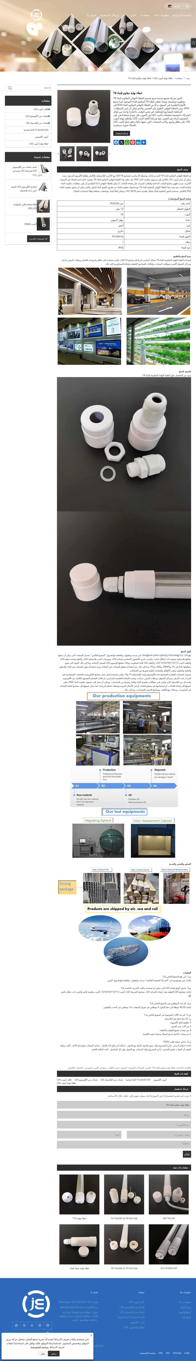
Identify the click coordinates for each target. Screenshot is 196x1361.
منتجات (179, 78)
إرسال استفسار (122, 133)
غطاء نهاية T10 (79, 1218)
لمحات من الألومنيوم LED (36, 116)
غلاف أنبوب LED (41, 109)
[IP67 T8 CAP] (168, 1193)
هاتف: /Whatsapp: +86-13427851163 (78, 1301)
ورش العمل (185, 1307)
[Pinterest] (24, 1325)
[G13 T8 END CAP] (168, 1243)
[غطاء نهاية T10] (79, 1193)
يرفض (54, 1353)
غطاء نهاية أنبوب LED (163, 78)
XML (161, 1352)
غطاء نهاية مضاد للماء (79, 1268)
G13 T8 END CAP (168, 1268)
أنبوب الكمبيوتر (41, 136)
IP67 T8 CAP (169, 1218)
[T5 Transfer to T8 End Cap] (124, 1193)
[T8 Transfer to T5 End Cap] (124, 1243)
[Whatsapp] (16, 1325)
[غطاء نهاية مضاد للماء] (79, 1243)
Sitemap (177, 1352)
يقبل (43, 1353)
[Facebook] (48, 1325)
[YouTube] (32, 1325)
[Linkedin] (40, 1325)
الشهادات (186, 1317)
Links (187, 1352)
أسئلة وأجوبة (185, 1312)
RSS (168, 1352)
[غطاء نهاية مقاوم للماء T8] (67, 153)
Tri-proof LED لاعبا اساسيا (36, 129)
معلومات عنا (185, 1301)
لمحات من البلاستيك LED (37, 122)
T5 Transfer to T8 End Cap (124, 1218)
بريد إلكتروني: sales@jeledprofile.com (79, 1307)
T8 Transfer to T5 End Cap (124, 1268)
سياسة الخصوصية (148, 1352)
